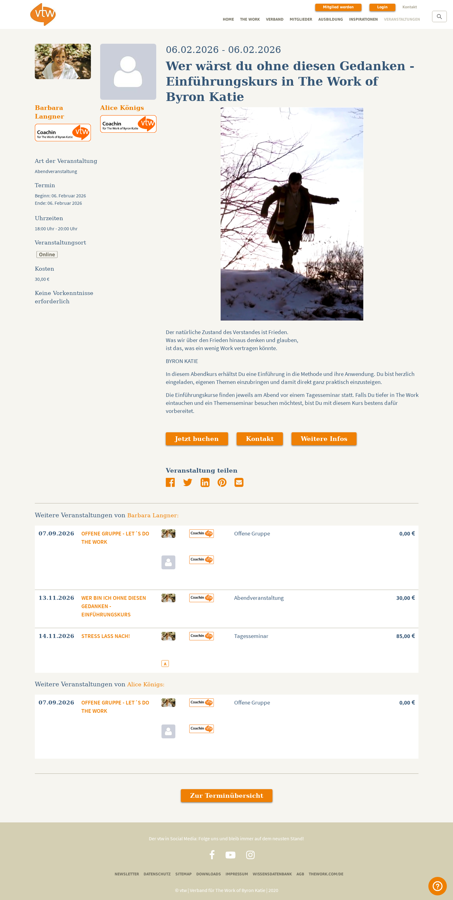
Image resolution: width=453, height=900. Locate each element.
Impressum (237, 874)
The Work (250, 19)
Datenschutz (157, 874)
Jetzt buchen (197, 438)
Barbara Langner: (153, 515)
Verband (275, 19)
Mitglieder (301, 19)
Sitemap (183, 874)
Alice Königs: (146, 684)
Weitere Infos (324, 438)
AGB (300, 874)
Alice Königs (122, 107)
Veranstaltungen (402, 19)
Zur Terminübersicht (226, 795)
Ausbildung (330, 19)
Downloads (208, 874)
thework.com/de (326, 874)
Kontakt (409, 7)
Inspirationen (363, 19)
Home (228, 19)
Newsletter (127, 874)
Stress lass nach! (105, 636)
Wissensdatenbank (272, 874)
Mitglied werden (338, 7)
